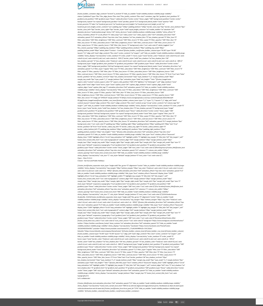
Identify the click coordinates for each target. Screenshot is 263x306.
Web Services (149, 4)
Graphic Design (121, 4)
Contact (158, 4)
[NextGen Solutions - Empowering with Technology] (88, 4)
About (165, 4)
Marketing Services (135, 4)
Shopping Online (107, 4)
